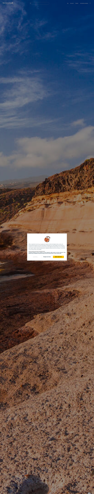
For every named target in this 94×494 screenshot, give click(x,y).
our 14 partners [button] (41, 244)
